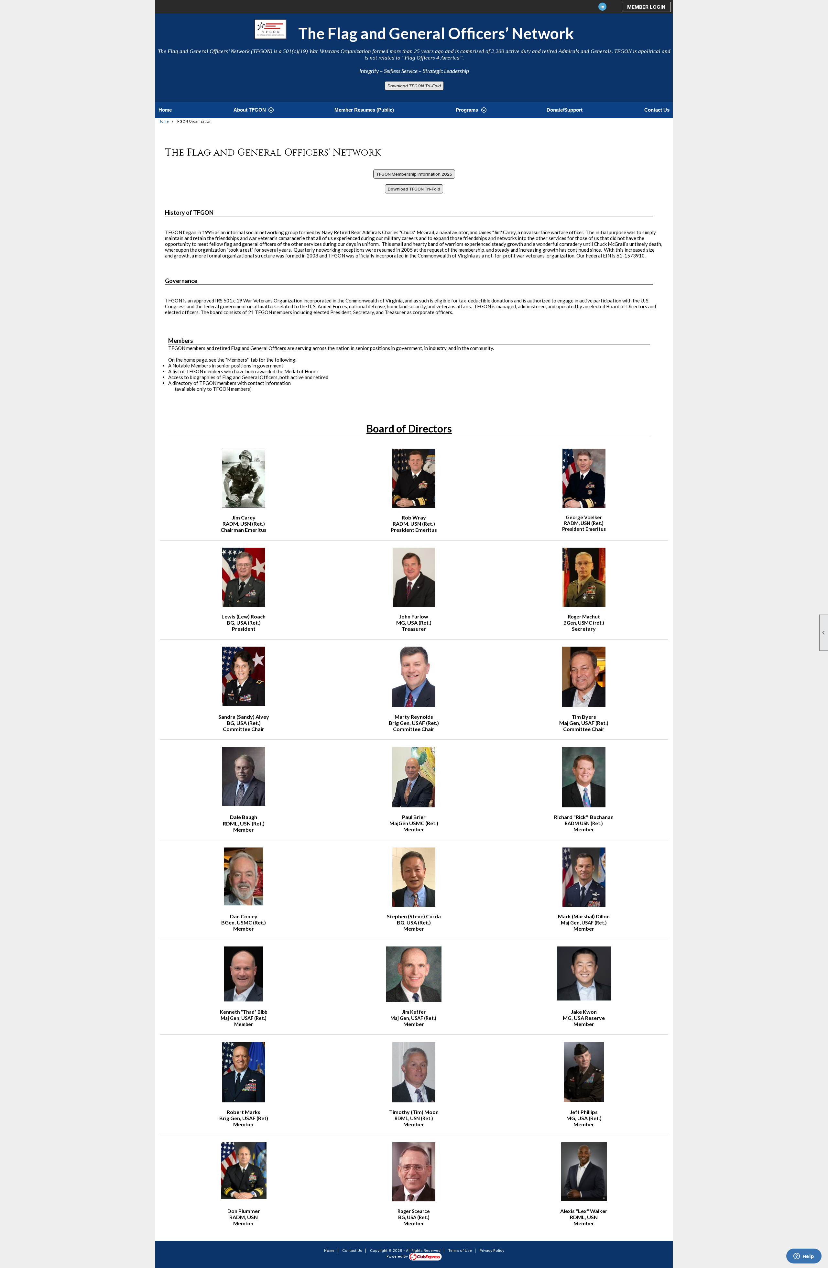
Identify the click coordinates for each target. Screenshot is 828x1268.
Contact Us (657, 110)
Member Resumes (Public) (364, 110)
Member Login (646, 7)
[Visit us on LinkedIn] (602, 7)
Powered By (398, 1256)
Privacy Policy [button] (492, 1250)
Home (165, 110)
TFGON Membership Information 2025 (414, 174)
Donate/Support (565, 110)
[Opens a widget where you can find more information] (804, 1257)
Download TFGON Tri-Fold (414, 85)
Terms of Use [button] (460, 1250)
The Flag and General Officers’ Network (430, 33)
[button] (253, 110)
